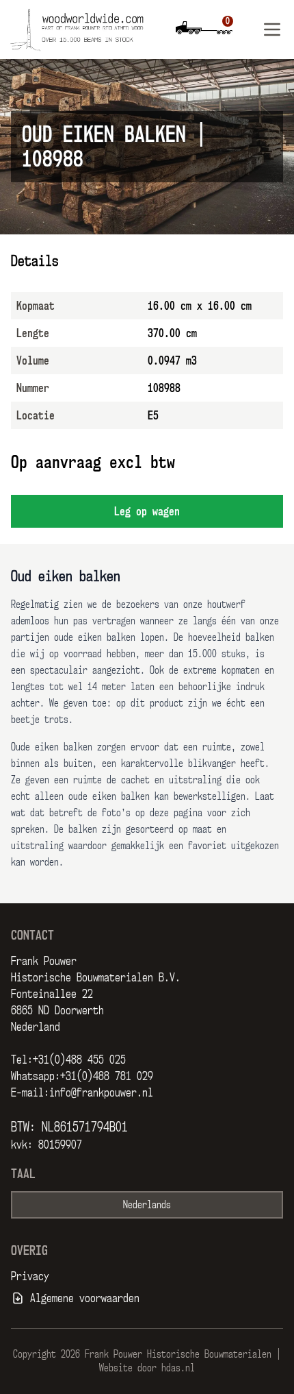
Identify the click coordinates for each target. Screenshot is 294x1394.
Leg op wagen (147, 511)
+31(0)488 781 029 (106, 1076)
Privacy (30, 1276)
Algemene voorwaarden (84, 1298)
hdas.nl (178, 1367)
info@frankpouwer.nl (101, 1092)
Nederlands (147, 1204)
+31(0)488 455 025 (79, 1059)
